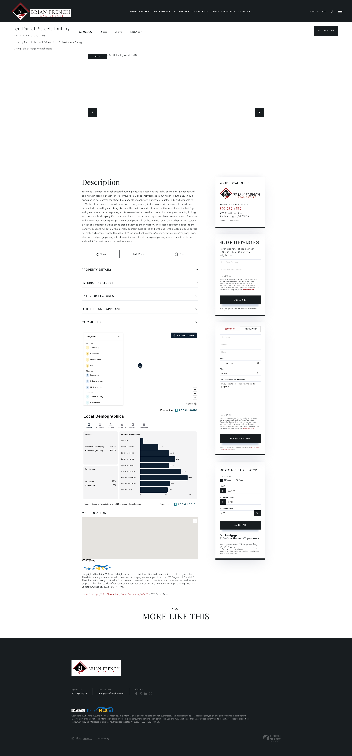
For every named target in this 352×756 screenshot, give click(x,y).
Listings (95, 594)
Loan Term (225, 476)
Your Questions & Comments (232, 379)
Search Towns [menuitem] (160, 12)
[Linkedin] (145, 694)
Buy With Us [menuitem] (180, 12)
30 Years (227, 480)
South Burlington (130, 594)
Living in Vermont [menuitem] (222, 12)
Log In (323, 12)
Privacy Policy (248, 290)
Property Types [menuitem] (138, 12)
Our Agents (234, 220)
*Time (222, 369)
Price (222, 486)
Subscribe (240, 299)
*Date (222, 358)
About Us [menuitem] (243, 12)
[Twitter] (140, 694)
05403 (144, 594)
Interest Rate (226, 508)
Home (85, 594)
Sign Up (312, 12)
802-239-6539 (231, 208)
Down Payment (227, 497)
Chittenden (113, 594)
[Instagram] (150, 694)
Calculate (240, 524)
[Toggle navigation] (340, 11)
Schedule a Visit (250, 329)
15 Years (239, 480)
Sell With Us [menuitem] (199, 12)
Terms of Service (227, 449)
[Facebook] (136, 694)
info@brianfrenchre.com (111, 693)
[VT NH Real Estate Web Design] (271, 738)
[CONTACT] (326, 31)
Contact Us (224, 220)
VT (102, 594)
